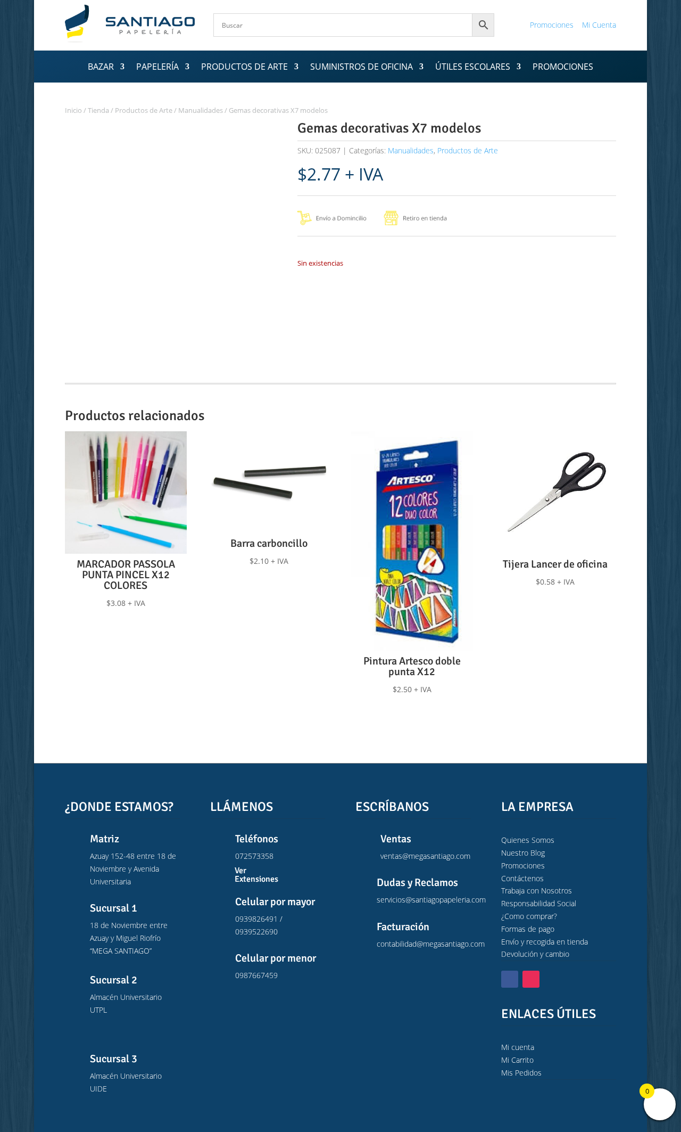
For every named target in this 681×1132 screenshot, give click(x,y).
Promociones (552, 25)
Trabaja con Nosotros (536, 890)
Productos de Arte (244, 67)
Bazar (101, 67)
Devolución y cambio (535, 954)
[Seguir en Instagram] (530, 979)
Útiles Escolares (472, 67)
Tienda (98, 110)
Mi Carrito (517, 1060)
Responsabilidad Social (538, 903)
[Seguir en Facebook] (509, 979)
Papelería (157, 67)
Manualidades (200, 110)
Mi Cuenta (599, 25)
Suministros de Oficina (361, 67)
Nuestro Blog (523, 853)
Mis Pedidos (521, 1073)
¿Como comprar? (529, 916)
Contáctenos (522, 878)
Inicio (73, 110)
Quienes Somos (527, 840)
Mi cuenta (517, 1047)
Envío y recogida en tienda (544, 942)
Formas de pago (527, 929)
